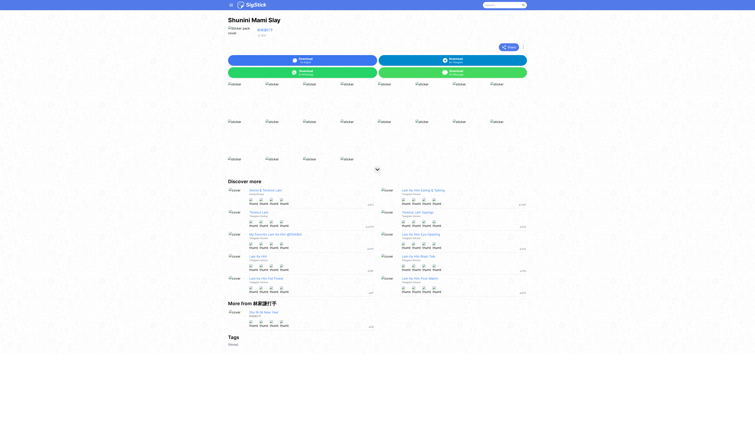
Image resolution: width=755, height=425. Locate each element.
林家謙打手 (265, 30)
